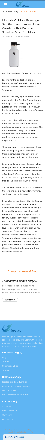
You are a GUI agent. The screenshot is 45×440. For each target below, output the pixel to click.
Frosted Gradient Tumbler (14, 382)
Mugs (4, 357)
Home (9, 11)
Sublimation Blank (10, 366)
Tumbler (6, 361)
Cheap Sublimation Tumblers (16, 386)
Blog (16, 11)
